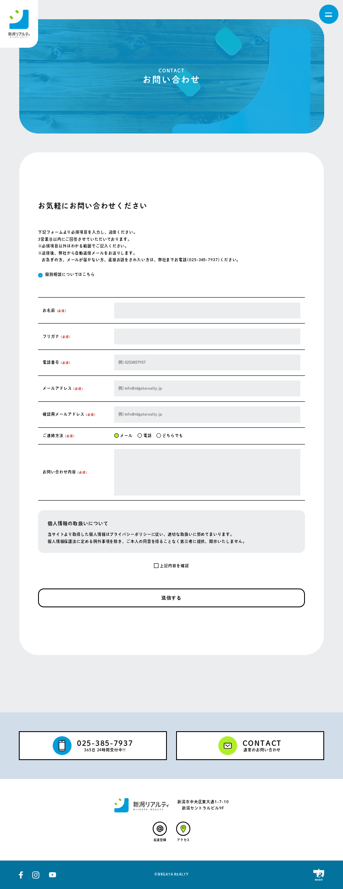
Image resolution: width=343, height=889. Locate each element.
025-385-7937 (203, 260)
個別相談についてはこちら (70, 274)
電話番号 (57, 362)
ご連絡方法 (59, 435)
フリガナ (57, 336)
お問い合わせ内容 (65, 472)
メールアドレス (63, 388)
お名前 (55, 310)
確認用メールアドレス (69, 414)
